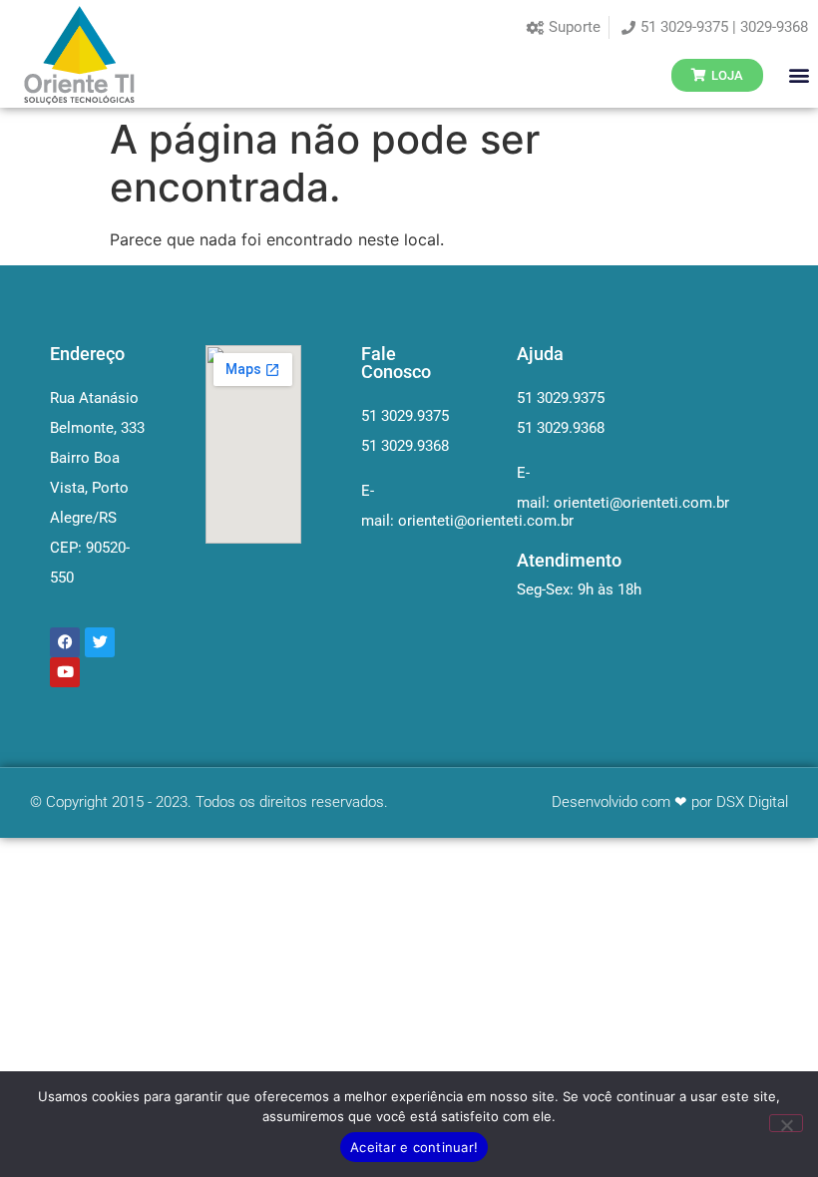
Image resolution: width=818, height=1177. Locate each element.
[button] (799, 75)
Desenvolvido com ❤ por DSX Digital (670, 802)
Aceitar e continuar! (414, 1147)
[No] (786, 1123)
